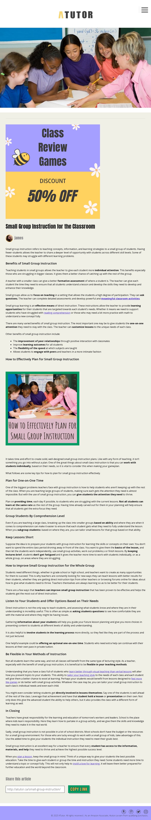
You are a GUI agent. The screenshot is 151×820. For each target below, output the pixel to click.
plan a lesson (24, 756)
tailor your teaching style (81, 675)
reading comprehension (57, 312)
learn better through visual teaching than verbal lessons (100, 671)
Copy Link (78, 789)
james (18, 238)
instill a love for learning (86, 763)
